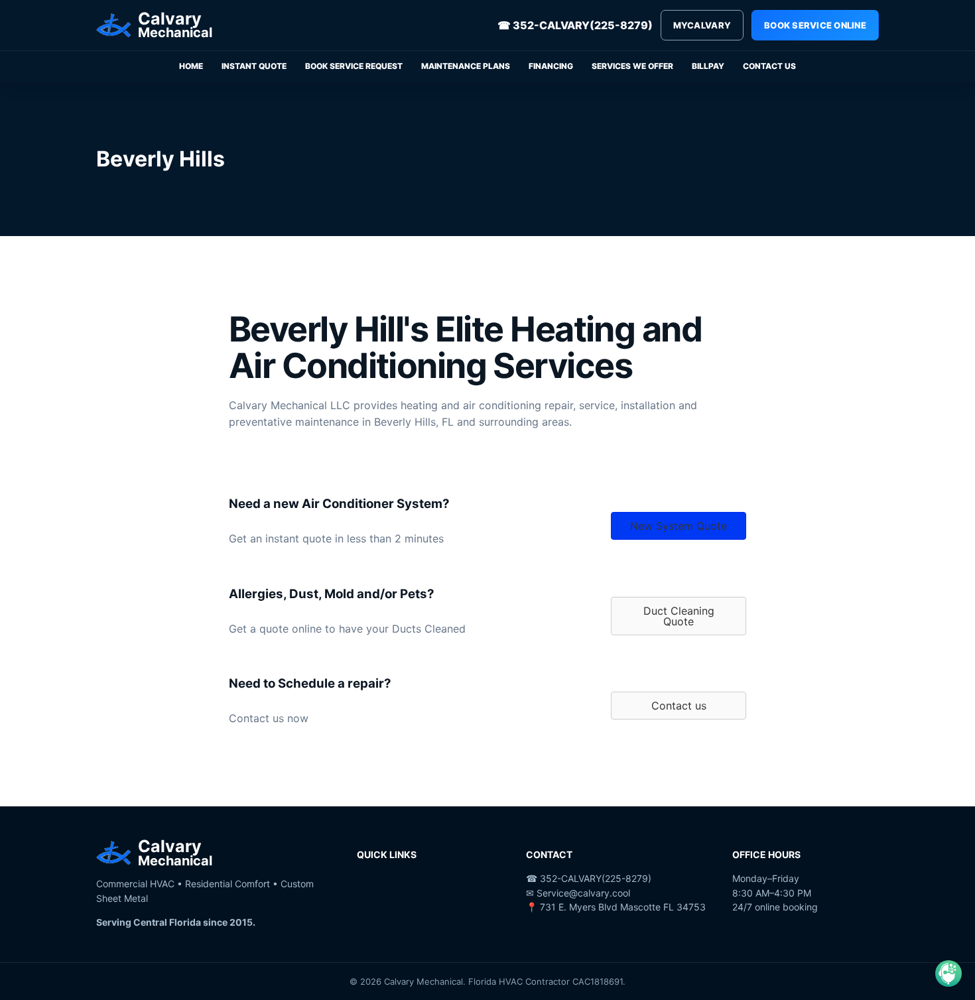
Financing (551, 66)
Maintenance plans (465, 66)
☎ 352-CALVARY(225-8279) (575, 25)
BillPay (708, 66)
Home (191, 66)
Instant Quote (254, 66)
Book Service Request (354, 66)
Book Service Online (815, 25)
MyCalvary (702, 25)
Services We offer (632, 66)
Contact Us (769, 66)
